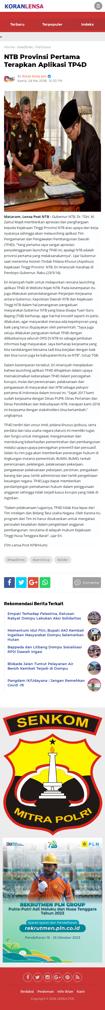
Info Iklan (65, 992)
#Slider (62, 560)
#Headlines (16, 560)
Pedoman (45, 992)
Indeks (87, 24)
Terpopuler (52, 24)
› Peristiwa (42, 47)
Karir (81, 992)
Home (9, 47)
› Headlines (24, 47)
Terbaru (17, 24)
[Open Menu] (98, 6)
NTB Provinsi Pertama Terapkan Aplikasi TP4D (45, 61)
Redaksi (27, 992)
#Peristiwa (41, 560)
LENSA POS (65, 999)
